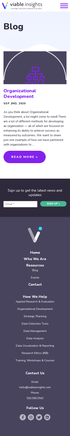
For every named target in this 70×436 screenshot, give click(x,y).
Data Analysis (35, 338)
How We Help (35, 296)
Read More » (24, 157)
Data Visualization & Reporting (35, 346)
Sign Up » (53, 204)
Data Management (35, 331)
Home (35, 252)
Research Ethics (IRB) (35, 353)
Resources (35, 265)
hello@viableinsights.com (35, 387)
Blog (35, 270)
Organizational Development (20, 93)
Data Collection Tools (35, 324)
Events (35, 277)
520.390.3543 (35, 398)
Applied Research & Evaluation (35, 301)
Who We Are (35, 259)
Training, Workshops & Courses (35, 360)
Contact (35, 284)
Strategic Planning (35, 316)
